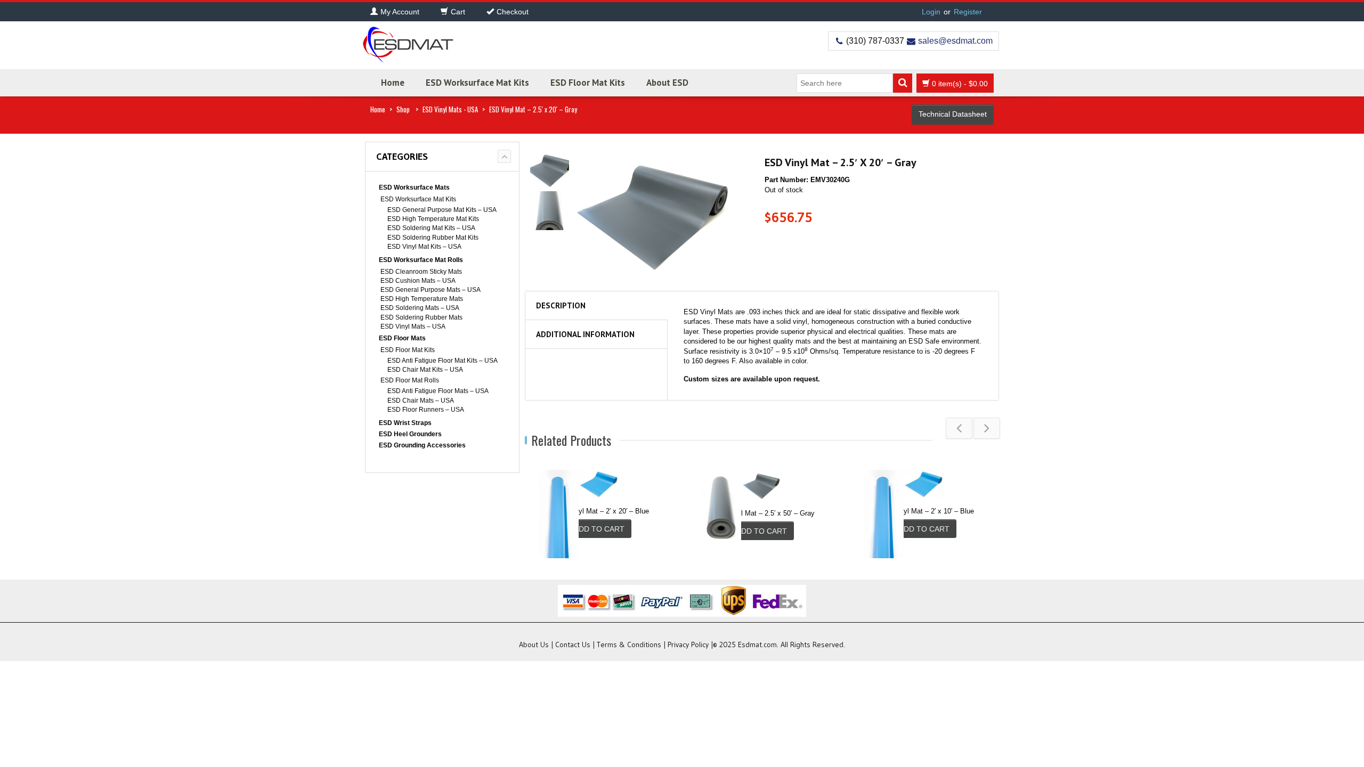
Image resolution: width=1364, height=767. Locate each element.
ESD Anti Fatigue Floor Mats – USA (438, 391)
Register (968, 11)
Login (931, 11)
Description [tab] (561, 305)
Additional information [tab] (585, 334)
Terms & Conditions (629, 644)
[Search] (902, 83)
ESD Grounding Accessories (422, 445)
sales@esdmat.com (955, 40)
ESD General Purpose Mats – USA (430, 289)
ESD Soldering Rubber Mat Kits (432, 237)
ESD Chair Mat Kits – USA (425, 369)
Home (392, 82)
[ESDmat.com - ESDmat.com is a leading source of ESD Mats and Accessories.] (407, 41)
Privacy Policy (688, 644)
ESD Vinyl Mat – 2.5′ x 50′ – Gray (763, 513)
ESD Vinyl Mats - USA (450, 109)
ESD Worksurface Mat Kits (477, 82)
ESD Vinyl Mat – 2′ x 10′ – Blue (925, 511)
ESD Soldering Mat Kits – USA (431, 228)
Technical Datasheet (953, 114)
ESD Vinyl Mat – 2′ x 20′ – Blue (600, 511)
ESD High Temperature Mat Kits (433, 219)
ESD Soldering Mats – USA (419, 308)
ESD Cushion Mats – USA (418, 280)
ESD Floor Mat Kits (587, 82)
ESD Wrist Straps (405, 423)
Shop (403, 109)
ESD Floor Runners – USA (425, 409)
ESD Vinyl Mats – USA (412, 326)
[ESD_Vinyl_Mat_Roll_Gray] (549, 169)
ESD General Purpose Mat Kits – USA (442, 210)
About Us (534, 644)
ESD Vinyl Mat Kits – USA (424, 246)
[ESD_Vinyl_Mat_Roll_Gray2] (549, 210)
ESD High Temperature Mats (421, 299)
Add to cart (599, 529)
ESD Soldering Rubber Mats (421, 317)
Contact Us (572, 644)
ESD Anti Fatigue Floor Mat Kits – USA (442, 360)
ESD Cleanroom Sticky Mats (421, 271)
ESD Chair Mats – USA (420, 400)
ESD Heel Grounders (410, 434)
